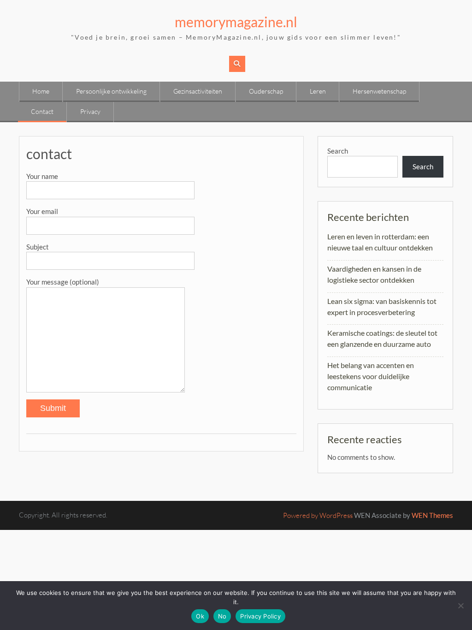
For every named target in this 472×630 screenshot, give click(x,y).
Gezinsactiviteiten (197, 91)
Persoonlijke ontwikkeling (111, 91)
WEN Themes (432, 515)
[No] (460, 605)
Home (40, 91)
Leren (318, 91)
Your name (42, 176)
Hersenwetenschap (379, 91)
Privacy (90, 111)
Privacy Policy (260, 616)
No (222, 616)
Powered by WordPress (318, 515)
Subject (37, 247)
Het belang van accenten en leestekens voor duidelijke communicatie (370, 376)
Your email (42, 211)
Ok (200, 616)
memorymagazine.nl (236, 21)
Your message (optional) (62, 282)
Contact (42, 111)
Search (337, 151)
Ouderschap (266, 91)
